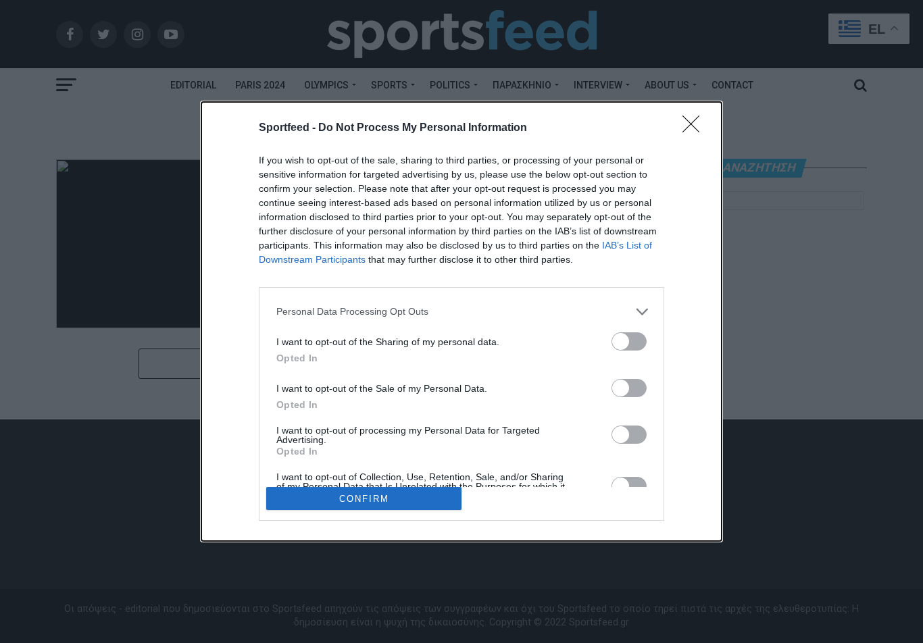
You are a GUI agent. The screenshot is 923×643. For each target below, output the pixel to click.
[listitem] (461, 312)
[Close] (695, 128)
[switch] (629, 341)
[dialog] (461, 322)
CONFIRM (364, 499)
